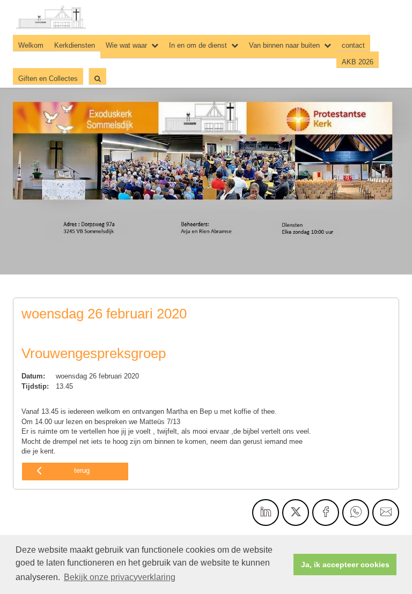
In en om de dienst (198, 45)
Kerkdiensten (74, 45)
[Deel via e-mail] (385, 512)
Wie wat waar (126, 45)
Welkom (30, 45)
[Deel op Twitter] (295, 512)
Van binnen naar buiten (284, 45)
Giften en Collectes (48, 79)
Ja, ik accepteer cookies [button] (345, 564)
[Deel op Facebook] (325, 512)
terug (82, 470)
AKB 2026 (357, 62)
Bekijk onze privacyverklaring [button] (119, 577)
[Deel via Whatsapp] (355, 512)
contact (353, 45)
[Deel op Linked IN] (265, 512)
